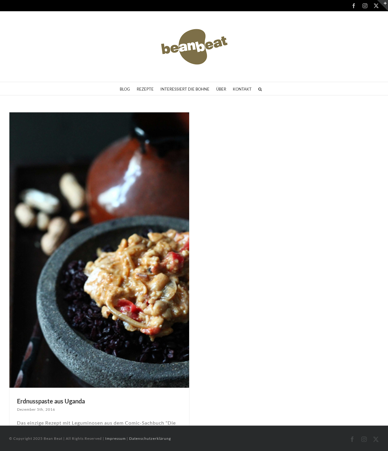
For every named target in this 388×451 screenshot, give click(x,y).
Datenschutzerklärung (150, 438)
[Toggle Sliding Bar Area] (382, 5)
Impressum (116, 438)
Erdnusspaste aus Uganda (51, 401)
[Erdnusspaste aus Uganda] (99, 250)
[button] (260, 88)
